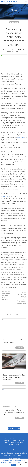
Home (6, 439)
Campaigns (7, 441)
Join (17, 439)
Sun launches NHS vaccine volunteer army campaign (6, 295)
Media (6, 442)
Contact (17, 444)
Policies (11, 444)
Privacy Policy (16, 462)
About (12, 439)
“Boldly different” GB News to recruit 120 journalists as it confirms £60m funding (21, 297)
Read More (19, 465)
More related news (14, 428)
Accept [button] (13, 465)
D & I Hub (13, 442)
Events (14, 441)
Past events (21, 441)
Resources (20, 442)
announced (4, 196)
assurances (21, 137)
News (21, 439)
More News (14, 22)
